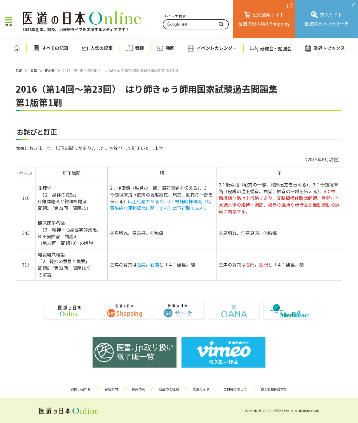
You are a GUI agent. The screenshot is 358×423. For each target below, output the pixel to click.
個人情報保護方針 (273, 389)
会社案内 (111, 389)
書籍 (139, 48)
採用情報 (138, 389)
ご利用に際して (235, 389)
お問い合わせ (81, 389)
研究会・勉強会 (275, 48)
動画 (170, 48)
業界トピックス (329, 48)
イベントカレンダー (217, 48)
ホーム (16, 48)
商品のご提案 (169, 389)
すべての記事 (55, 48)
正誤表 (50, 70)
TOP (19, 70)
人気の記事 (101, 48)
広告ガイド (201, 389)
